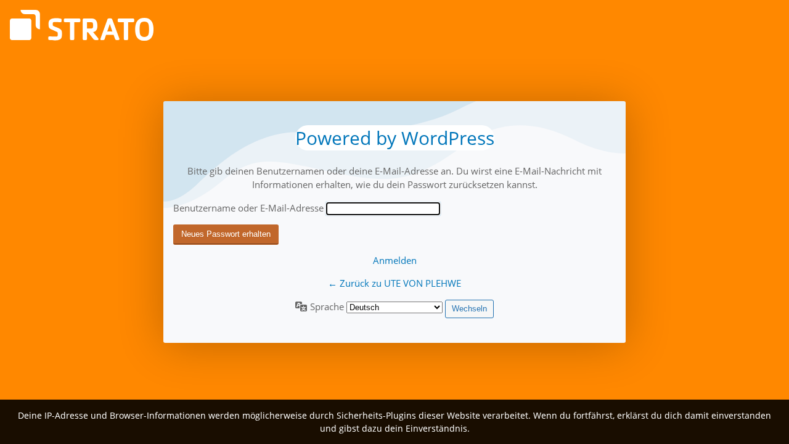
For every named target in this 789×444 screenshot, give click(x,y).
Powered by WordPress (394, 137)
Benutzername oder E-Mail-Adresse (248, 208)
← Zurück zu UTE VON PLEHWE (394, 283)
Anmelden (395, 260)
